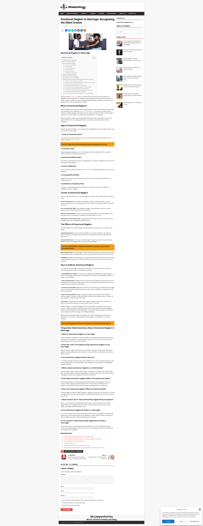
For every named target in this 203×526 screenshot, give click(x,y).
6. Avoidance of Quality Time (71, 72)
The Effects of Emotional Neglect (70, 76)
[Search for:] (129, 31)
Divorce (83, 13)
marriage (74, 96)
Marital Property (72, 13)
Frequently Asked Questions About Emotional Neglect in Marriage (78, 79)
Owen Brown (78, 26)
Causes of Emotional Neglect (69, 74)
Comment (63, 474)
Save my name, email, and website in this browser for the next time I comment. (82, 500)
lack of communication (87, 111)
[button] (200, 509)
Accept (168, 521)
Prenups (93, 13)
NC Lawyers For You (79, 522)
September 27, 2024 (67, 26)
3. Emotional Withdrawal (70, 68)
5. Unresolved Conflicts (70, 71)
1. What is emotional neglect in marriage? (74, 81)
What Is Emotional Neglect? (69, 61)
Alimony (101, 13)
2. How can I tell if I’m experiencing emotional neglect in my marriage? (80, 82)
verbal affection (87, 169)
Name (62, 486)
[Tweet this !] (69, 30)
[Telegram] (75, 30)
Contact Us (132, 13)
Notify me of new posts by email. (71, 505)
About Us (122, 13)
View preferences (194, 521)
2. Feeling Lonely (68, 66)
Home (62, 13)
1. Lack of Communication (70, 65)
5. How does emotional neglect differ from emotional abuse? (78, 87)
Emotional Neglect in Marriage (70, 60)
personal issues (76, 139)
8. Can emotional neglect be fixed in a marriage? (75, 91)
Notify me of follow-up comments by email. (74, 502)
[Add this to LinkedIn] (81, 30)
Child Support (111, 13)
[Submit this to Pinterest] (78, 30)
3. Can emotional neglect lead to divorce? (74, 84)
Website (63, 495)
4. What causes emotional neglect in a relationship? (76, 85)
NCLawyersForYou (101, 516)
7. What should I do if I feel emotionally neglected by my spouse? (79, 90)
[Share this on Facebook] (66, 30)
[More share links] (84, 30)
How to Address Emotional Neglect (71, 77)
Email (62, 491)
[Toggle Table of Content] (93, 58)
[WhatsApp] (72, 30)
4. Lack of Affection (69, 69)
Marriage (85, 26)
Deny (181, 521)
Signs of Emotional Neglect (69, 63)
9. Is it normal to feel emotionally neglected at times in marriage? (79, 93)
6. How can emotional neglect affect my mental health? (77, 88)
